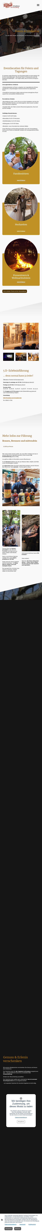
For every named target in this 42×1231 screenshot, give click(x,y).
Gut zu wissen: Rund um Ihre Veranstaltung (14, 291)
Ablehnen (17, 1228)
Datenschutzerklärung (21, 1117)
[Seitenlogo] (11, 5)
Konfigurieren (32, 1224)
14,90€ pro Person (8, 446)
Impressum (22, 1224)
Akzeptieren (21, 1121)
